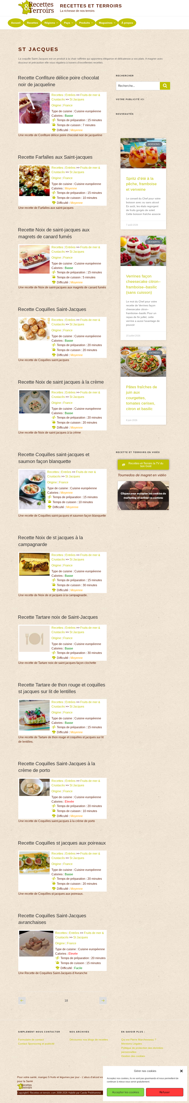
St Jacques (77, 99)
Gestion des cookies (133, 1056)
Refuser (164, 1092)
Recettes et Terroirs (91, 5)
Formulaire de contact (31, 1039)
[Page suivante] (103, 1000)
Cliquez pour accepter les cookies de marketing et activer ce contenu (143, 495)
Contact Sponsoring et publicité (36, 1043)
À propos (127, 22)
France (68, 105)
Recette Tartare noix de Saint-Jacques (58, 617)
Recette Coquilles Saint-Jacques (52, 309)
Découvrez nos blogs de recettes (89, 1039)
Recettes (32, 22)
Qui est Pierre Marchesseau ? (138, 1039)
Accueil (15, 22)
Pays (67, 22)
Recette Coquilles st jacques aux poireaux (62, 843)
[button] (181, 1071)
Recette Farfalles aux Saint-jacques (55, 157)
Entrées (70, 95)
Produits (84, 22)
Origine (56, 105)
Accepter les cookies (125, 1092)
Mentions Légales (131, 1043)
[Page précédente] (22, 1000)
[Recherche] (165, 86)
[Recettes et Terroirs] (24, 1088)
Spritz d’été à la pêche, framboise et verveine (141, 183)
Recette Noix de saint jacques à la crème (61, 382)
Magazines (105, 22)
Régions (49, 22)
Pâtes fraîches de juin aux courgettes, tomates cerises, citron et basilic (141, 398)
